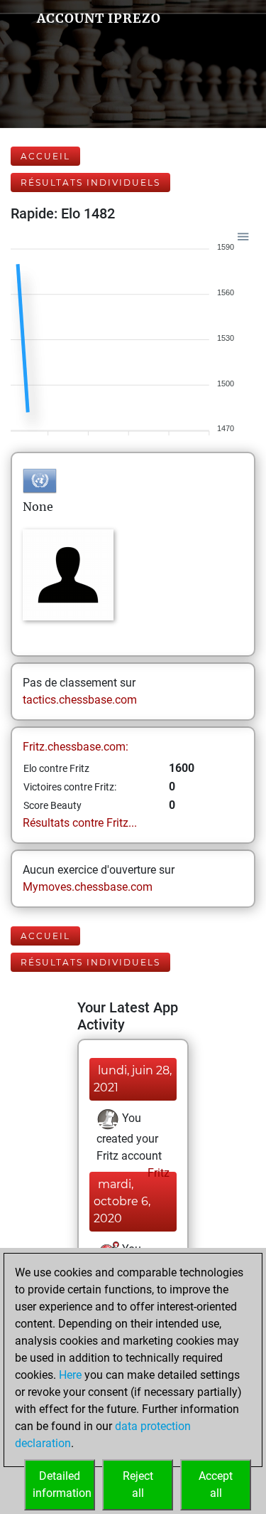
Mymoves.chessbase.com (88, 887)
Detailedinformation (62, 1484)
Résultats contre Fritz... (80, 823)
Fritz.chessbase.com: (75, 746)
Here (70, 1375)
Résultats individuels (90, 182)
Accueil (45, 156)
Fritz (157, 1173)
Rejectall (138, 1484)
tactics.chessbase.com (80, 699)
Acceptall (216, 1484)
